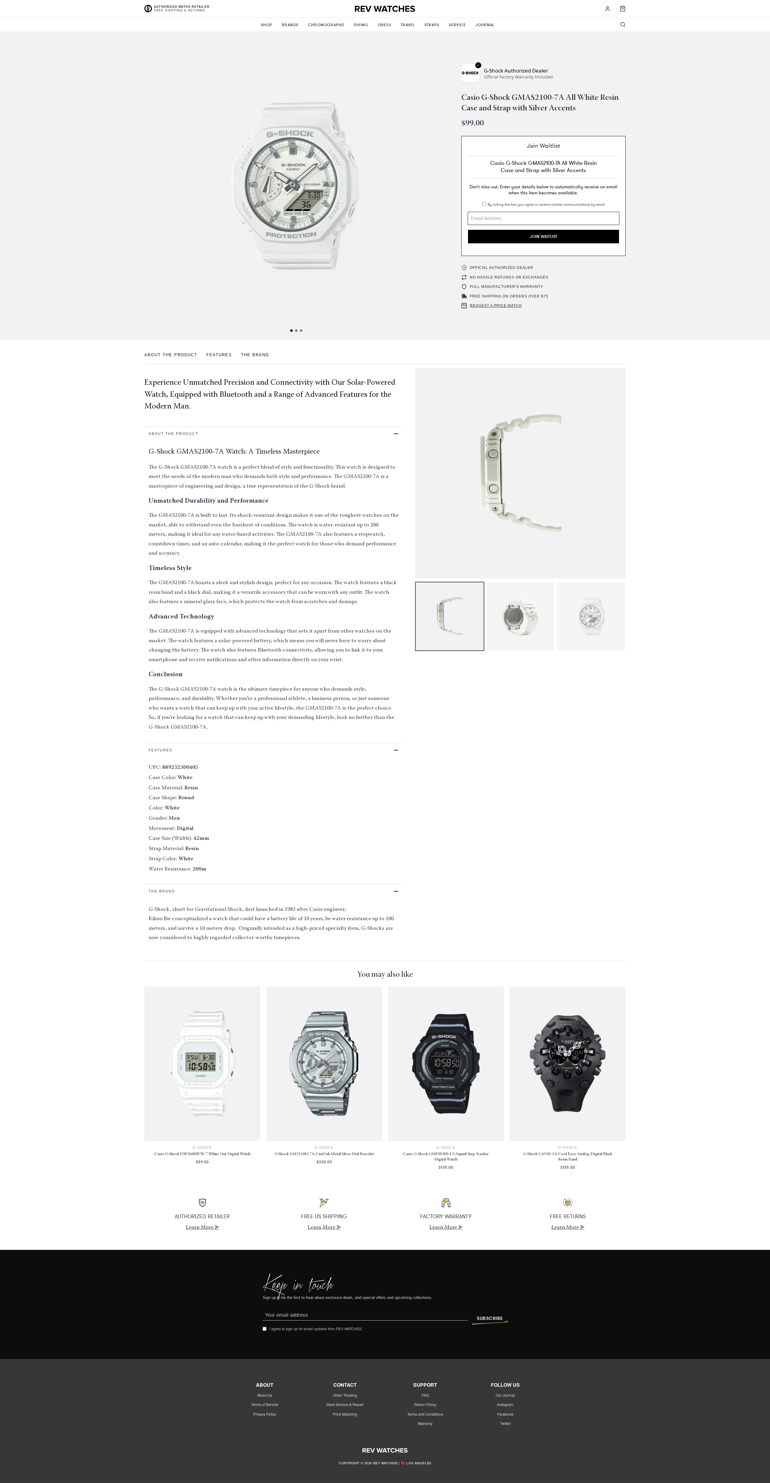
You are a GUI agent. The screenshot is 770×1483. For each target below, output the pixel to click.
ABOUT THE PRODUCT (170, 355)
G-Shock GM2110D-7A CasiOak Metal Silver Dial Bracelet (324, 1154)
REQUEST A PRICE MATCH (496, 306)
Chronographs (326, 25)
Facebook (505, 1414)
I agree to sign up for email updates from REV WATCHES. (317, 1328)
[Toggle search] (623, 24)
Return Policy (425, 1404)
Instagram (505, 1404)
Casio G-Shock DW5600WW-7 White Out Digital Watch (202, 1154)
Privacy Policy (264, 1414)
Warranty (425, 1423)
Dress (384, 25)
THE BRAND (255, 355)
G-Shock (202, 1147)
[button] (273, 434)
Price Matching (345, 1414)
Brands (290, 25)
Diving (361, 25)
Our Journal (505, 1395)
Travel (408, 25)
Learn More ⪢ (202, 1227)
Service (457, 25)
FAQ (425, 1395)
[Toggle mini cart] (623, 9)
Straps (431, 25)
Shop (267, 25)
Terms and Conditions (425, 1414)
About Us (264, 1395)
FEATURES (219, 355)
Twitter (505, 1423)
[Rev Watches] (385, 10)
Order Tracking (345, 1395)
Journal (485, 25)
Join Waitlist (543, 236)
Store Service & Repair (345, 1404)
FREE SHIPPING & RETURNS (179, 10)
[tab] (291, 330)
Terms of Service (264, 1404)
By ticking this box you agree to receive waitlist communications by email (546, 204)
